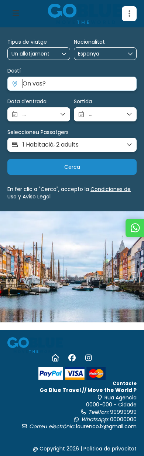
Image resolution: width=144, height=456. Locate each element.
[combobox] (96, 54)
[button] (129, 13)
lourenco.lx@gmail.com (106, 426)
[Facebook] (72, 358)
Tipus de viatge (27, 42)
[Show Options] (130, 54)
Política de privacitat (110, 448)
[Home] (55, 358)
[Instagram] (88, 358)
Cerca (72, 167)
